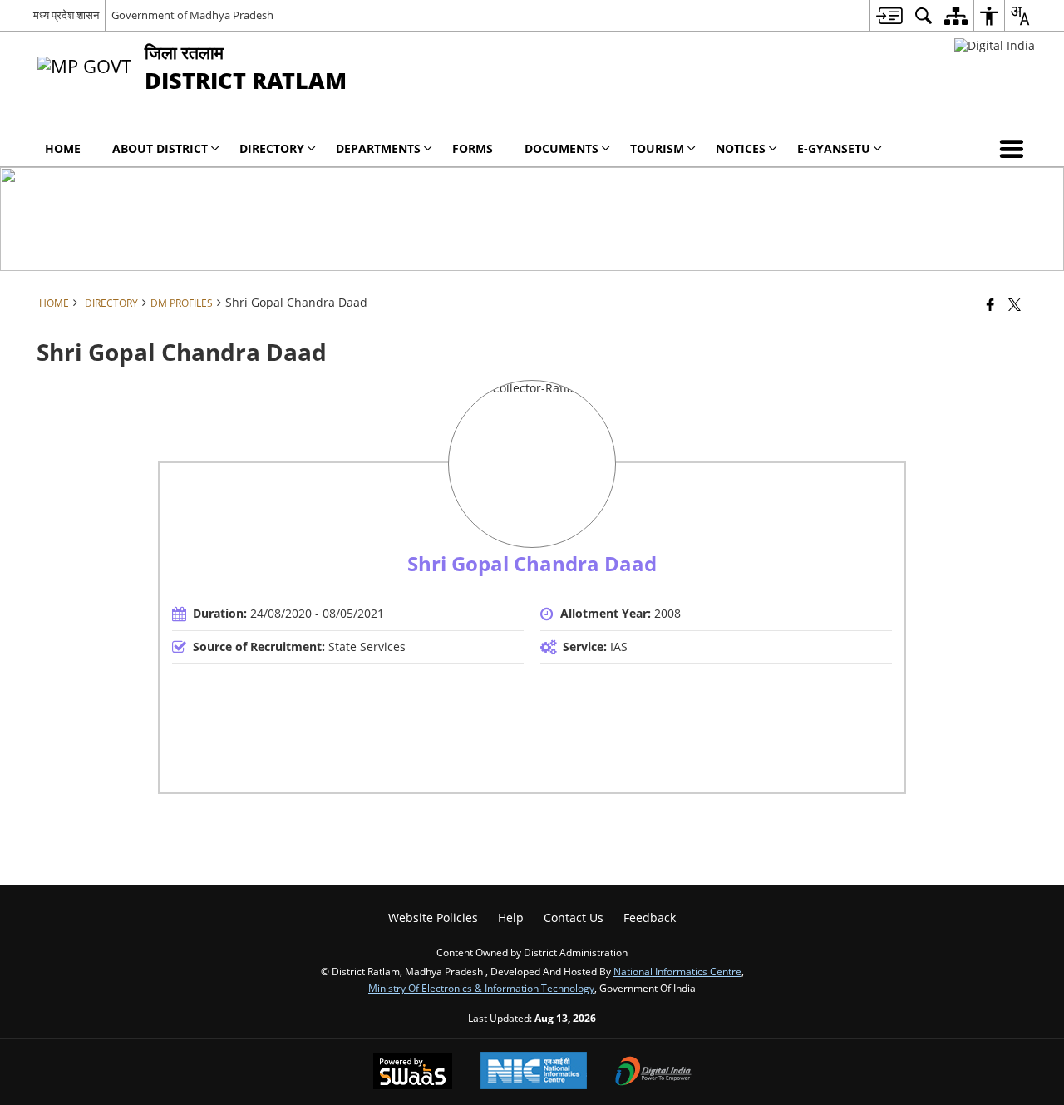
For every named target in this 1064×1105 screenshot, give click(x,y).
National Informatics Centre (677, 971)
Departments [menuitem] (378, 148)
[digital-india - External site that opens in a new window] (994, 45)
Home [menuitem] (63, 148)
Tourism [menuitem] (657, 148)
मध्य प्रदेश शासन (66, 14)
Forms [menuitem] (472, 148)
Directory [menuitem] (271, 148)
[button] (1015, 148)
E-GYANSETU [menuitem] (833, 148)
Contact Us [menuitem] (573, 917)
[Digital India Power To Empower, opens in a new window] (653, 1072)
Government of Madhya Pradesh (192, 14)
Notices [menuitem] (741, 148)
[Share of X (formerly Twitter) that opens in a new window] (1014, 304)
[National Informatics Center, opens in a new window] (533, 1072)
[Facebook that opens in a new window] (990, 304)
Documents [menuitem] (561, 148)
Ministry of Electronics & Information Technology (481, 987)
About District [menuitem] (160, 148)
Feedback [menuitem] (649, 917)
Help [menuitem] (511, 917)
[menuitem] (889, 15)
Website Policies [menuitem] (433, 917)
